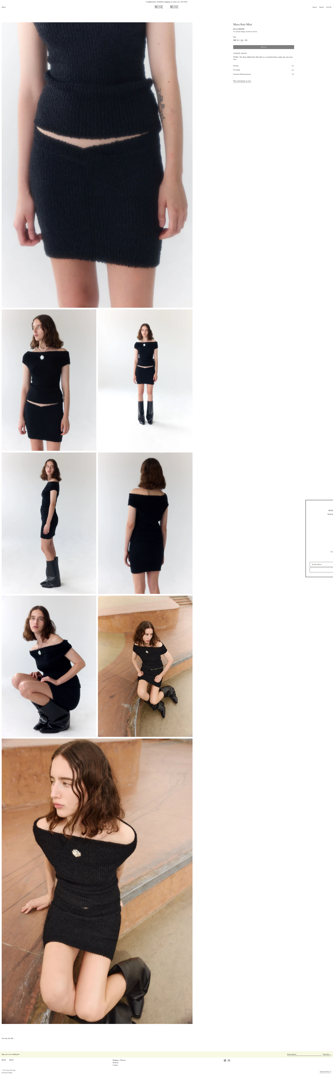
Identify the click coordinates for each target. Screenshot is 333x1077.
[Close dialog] (324, 502)
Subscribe (326, 1054)
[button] (321, 7)
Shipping (243, 32)
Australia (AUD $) (325, 1071)
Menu (4, 7)
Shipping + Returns (119, 1060)
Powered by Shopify (7, 1073)
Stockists (116, 1062)
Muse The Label (11, 1070)
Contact (115, 1065)
